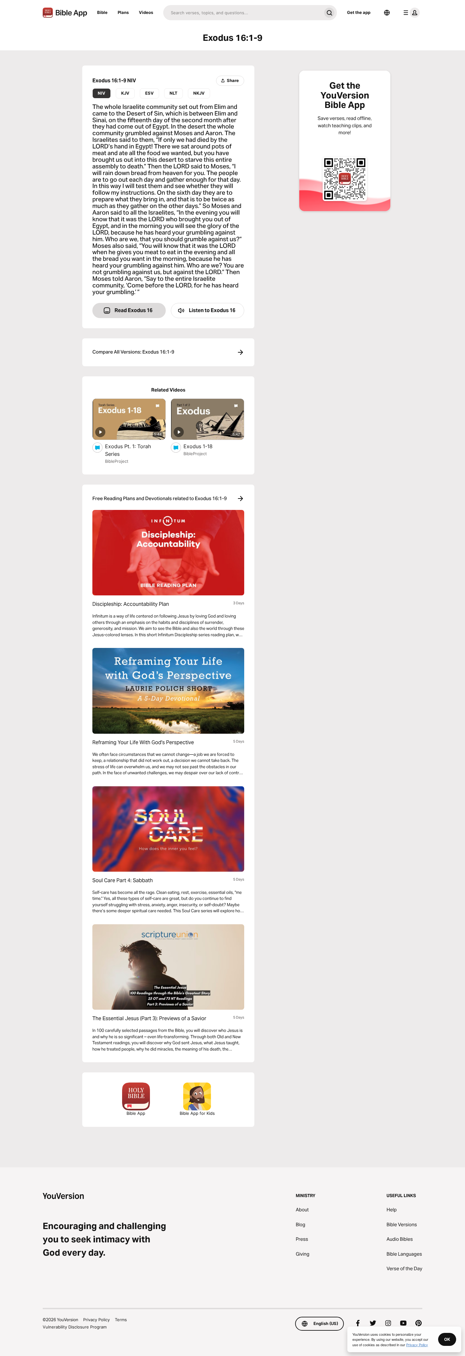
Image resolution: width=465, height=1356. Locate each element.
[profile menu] (410, 12)
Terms (121, 1319)
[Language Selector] (387, 12)
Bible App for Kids (197, 1113)
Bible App (136, 1113)
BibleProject (116, 461)
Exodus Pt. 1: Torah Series (128, 450)
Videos (146, 12)
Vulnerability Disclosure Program (75, 1326)
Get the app (358, 12)
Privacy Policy (96, 1319)
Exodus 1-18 (204, 446)
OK (447, 1339)
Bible (102, 12)
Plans (123, 12)
